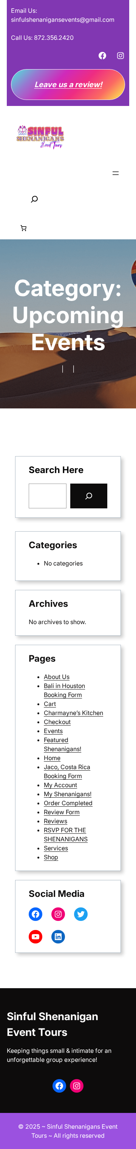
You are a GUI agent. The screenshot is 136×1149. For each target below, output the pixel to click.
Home (52, 758)
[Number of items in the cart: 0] (23, 228)
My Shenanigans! (67, 794)
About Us (57, 676)
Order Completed (68, 803)
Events (53, 731)
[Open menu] (115, 173)
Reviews (55, 821)
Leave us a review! (68, 84)
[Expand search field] (34, 199)
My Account (60, 785)
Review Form (62, 812)
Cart (50, 704)
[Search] (88, 496)
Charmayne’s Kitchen (73, 713)
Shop (51, 857)
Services (56, 848)
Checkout (57, 722)
